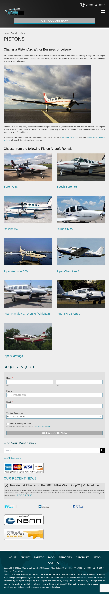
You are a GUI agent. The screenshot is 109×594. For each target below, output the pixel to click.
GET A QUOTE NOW (54, 433)
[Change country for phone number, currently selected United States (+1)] (9, 395)
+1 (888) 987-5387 (70, 137)
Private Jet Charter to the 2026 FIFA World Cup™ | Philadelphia (55, 485)
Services (65, 557)
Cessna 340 (11, 229)
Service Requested (14, 413)
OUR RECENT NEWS (20, 478)
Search (102, 450)
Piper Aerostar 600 (16, 271)
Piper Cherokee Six (69, 271)
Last (57, 385)
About (25, 557)
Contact (54, 562)
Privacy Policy (18, 571)
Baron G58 (11, 186)
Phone (9, 391)
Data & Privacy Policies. (21, 423)
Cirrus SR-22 (65, 229)
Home (6, 33)
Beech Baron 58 (67, 186)
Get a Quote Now (54, 20)
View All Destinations (12, 458)
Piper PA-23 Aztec (68, 313)
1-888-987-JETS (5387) (94, 568)
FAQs (51, 557)
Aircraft (14, 33)
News (97, 557)
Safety (38, 557)
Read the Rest (24, 495)
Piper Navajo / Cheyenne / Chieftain (27, 313)
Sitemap (7, 571)
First (7, 385)
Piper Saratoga (13, 356)
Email (9, 402)
